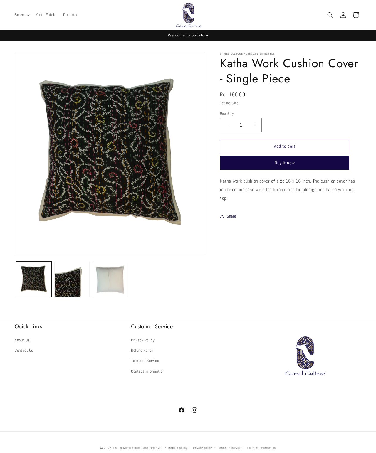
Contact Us (24, 350)
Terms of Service (145, 360)
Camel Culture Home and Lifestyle (137, 448)
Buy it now (285, 163)
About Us (22, 340)
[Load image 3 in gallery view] (110, 279)
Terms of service (229, 447)
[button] (21, 15)
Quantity (227, 113)
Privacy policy (202, 447)
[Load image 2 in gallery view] (72, 279)
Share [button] (231, 216)
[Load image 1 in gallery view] (33, 279)
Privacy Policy (143, 340)
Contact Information (147, 371)
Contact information (261, 447)
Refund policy (177, 447)
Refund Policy (142, 350)
